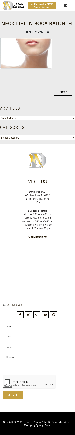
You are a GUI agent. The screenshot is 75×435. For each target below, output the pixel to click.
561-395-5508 (14, 305)
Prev (62, 92)
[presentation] (29, 382)
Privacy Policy (40, 422)
